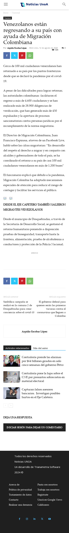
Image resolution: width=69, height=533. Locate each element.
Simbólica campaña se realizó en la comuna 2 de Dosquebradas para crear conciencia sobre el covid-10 (18, 307)
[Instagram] (27, 519)
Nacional (16, 12)
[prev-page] (5, 405)
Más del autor (40, 348)
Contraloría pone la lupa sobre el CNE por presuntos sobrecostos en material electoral (43, 377)
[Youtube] (50, 519)
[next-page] (11, 405)
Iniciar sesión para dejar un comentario (34, 427)
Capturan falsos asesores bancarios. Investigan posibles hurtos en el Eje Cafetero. (41, 393)
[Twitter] (14, 55)
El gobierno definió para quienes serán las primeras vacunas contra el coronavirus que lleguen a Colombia (51, 308)
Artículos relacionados (17, 348)
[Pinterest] (22, 55)
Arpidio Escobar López (17, 48)
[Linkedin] (35, 519)
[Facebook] (6, 55)
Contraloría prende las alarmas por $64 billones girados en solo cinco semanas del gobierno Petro (42, 361)
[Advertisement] (34, 259)
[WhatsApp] (29, 55)
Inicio (6, 12)
